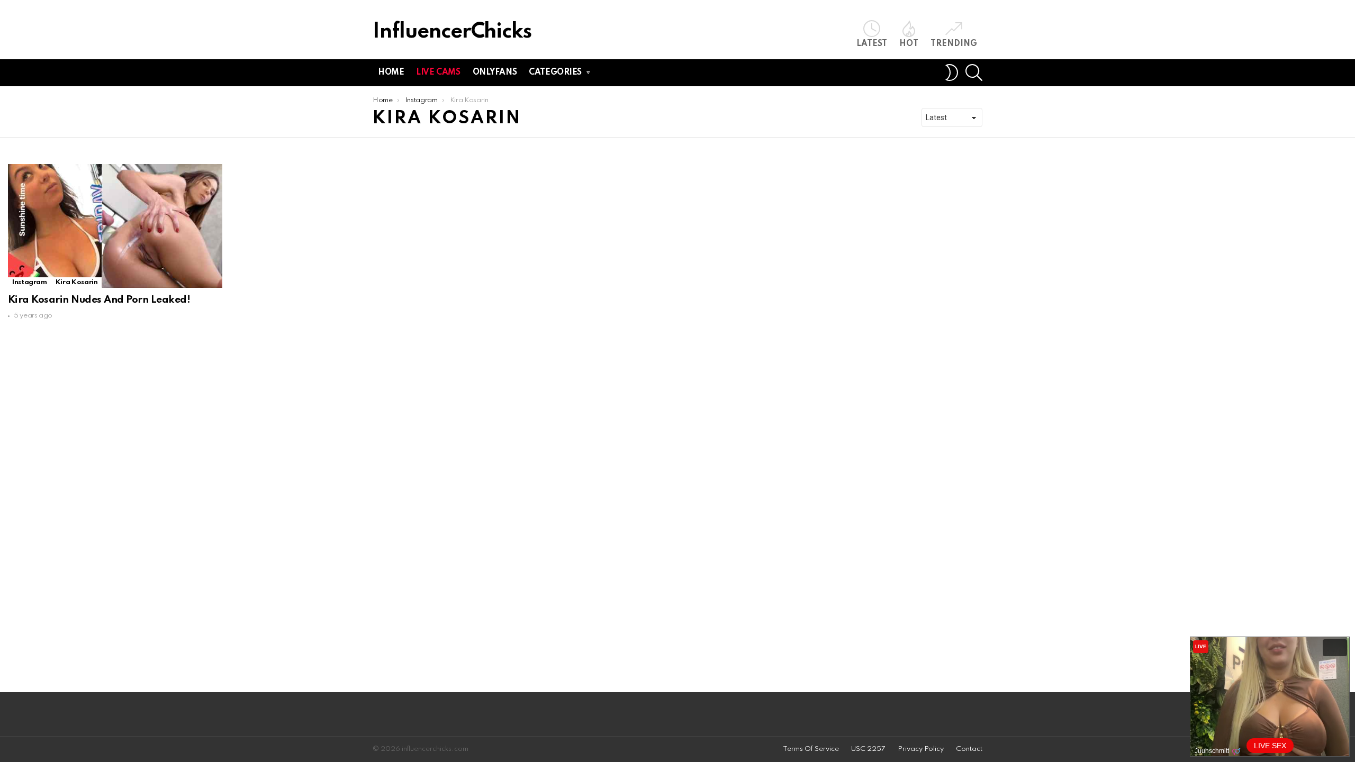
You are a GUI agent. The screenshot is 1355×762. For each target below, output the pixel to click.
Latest (871, 44)
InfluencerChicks (452, 32)
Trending (954, 44)
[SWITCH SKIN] (951, 72)
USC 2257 (868, 749)
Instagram (29, 282)
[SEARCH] (973, 72)
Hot (908, 44)
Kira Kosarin (77, 282)
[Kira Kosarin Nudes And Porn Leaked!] (115, 226)
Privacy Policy (921, 749)
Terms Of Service (811, 749)
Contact (969, 749)
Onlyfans (495, 72)
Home (391, 72)
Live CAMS (438, 72)
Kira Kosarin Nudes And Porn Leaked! (99, 300)
